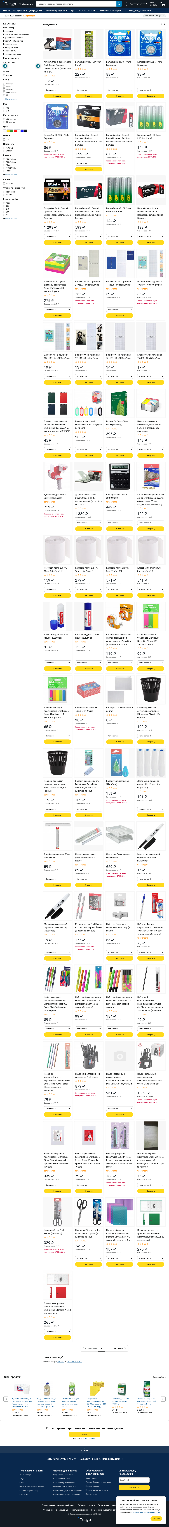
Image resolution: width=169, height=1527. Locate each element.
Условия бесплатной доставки (98, 1482)
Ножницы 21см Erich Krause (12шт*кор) (54, 1232)
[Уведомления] (126, 4)
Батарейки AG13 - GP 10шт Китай (88, 63)
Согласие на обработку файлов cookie (108, 1510)
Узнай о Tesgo (25, 1475)
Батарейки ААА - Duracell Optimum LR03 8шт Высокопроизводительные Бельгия (57, 213)
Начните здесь (90, 1438)
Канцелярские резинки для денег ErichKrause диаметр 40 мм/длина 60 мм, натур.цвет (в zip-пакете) (150, 499)
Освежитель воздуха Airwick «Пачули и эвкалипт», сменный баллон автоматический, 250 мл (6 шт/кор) (72, 1403)
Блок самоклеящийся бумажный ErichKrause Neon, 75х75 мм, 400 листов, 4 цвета (55, 286)
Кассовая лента (10, 44)
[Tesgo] (9, 4)
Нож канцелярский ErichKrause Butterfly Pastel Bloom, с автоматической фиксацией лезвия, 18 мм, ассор (119, 1160)
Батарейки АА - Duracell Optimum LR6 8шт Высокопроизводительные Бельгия (88, 140)
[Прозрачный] (18, 130)
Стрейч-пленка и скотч (13, 38)
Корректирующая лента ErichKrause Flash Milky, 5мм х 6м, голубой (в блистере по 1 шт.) (87, 786)
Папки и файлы (9, 51)
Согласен (156, 1519)
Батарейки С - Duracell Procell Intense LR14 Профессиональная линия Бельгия (150, 213)
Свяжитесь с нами (74, 1362)
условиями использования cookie (146, 1512)
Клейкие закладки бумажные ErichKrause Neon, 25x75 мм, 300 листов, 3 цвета (148, 639)
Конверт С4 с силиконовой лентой (119, 709)
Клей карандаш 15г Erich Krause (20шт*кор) (56, 636)
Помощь (60, 1362)
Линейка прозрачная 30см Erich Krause (57, 856)
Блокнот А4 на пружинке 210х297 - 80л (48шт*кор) (87, 283)
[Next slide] (163, 1399)
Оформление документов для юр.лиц (68, 1491)
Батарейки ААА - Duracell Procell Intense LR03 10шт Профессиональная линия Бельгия (88, 213)
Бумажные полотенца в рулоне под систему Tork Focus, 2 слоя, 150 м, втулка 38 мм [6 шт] (22, 1403)
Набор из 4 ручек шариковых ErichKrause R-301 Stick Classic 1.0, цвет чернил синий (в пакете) (150, 929)
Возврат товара (92, 1486)
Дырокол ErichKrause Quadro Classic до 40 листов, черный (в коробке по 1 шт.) (88, 499)
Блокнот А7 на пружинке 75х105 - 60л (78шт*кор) (149, 356)
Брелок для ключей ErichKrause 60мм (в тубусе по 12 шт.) (88, 424)
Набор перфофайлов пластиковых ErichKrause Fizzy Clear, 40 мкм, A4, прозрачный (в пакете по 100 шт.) (56, 1160)
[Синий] (22, 130)
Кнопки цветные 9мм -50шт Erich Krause (86, 709)
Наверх (84, 1451)
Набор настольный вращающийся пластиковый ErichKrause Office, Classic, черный (149, 1079)
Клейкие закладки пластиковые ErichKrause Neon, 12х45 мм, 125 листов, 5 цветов (56, 712)
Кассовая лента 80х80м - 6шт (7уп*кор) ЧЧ (118, 569)
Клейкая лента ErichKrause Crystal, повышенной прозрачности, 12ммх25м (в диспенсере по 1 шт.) (119, 639)
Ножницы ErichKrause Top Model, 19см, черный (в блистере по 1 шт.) (87, 1233)
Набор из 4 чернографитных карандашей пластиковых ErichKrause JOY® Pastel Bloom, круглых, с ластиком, (57, 1082)
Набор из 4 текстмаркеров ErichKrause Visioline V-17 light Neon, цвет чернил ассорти (119, 1002)
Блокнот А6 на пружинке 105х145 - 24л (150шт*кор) (57, 356)
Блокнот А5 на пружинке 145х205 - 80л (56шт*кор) (118, 283)
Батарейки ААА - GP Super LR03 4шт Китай (119, 210)
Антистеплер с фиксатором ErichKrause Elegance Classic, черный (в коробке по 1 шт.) (57, 67)
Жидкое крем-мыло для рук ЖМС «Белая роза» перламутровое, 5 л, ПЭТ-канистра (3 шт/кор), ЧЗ (47, 1403)
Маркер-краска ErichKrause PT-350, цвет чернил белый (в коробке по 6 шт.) (88, 927)
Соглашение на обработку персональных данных (65, 1510)
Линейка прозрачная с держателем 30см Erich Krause (86, 857)
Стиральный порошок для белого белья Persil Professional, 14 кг (146, 1401)
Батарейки (8, 31)
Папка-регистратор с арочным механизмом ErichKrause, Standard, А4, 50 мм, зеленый (150, 1235)
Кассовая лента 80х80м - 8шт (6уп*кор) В (149, 569)
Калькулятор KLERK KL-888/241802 (118, 496)
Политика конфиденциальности (112, 1505)
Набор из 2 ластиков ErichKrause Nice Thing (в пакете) (118, 927)
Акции (22, 1479)
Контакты (24, 1495)
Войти (84, 1434)
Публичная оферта (86, 1505)
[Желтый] (8, 130)
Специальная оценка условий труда (58, 1505)
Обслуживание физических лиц (95, 1472)
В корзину (57, 96)
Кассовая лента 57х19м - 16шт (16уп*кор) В (87, 569)
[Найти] (119, 4)
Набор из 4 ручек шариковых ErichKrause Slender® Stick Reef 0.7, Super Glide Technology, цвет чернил (55, 1004)
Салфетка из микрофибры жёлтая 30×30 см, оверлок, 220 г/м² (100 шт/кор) (96, 1403)
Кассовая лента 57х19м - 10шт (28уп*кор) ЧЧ (56, 569)
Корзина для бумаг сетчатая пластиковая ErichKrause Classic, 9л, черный (55, 786)
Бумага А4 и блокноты (13, 41)
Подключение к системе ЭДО (64, 1487)
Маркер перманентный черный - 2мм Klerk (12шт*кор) (148, 857)
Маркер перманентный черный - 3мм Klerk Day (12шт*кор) (55, 927)
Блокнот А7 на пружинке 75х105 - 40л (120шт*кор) (118, 356)
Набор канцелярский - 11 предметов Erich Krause (87, 1075)
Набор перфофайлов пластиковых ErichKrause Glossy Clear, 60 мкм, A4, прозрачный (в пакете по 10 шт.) (87, 1160)
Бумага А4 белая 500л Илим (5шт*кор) (117, 423)
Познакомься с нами (31, 1470)
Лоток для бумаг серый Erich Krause (118, 856)
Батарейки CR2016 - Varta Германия (118, 63)
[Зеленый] (11, 130)
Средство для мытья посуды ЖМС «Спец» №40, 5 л (120, 1401)
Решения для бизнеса (65, 1470)
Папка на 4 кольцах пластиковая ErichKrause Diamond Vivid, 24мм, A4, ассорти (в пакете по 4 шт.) (119, 1235)
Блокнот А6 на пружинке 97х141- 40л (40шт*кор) (87, 356)
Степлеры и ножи (10, 47)
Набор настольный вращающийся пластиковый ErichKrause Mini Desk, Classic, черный (119, 1079)
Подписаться (134, 1488)
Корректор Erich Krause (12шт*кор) (117, 783)
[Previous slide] (6, 1399)
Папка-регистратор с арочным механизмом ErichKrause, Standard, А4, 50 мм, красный (57, 1308)
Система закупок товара (29, 1491)
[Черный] (25, 130)
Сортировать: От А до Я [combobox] (153, 16)
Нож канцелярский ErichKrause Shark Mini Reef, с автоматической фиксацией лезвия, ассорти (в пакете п (150, 1160)
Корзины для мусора (12, 54)
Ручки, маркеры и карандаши (16, 34)
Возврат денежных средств (97, 1490)
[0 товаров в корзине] (163, 4)
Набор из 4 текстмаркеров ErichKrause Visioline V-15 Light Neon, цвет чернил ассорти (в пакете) (88, 1002)
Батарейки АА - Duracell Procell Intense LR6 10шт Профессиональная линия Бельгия (119, 140)
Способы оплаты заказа (62, 1479)
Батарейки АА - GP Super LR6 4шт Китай (149, 137)
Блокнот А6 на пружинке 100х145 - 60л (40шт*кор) (149, 283)
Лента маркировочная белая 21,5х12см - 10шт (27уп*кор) (149, 784)
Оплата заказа (91, 1478)
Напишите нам (111, 1459)
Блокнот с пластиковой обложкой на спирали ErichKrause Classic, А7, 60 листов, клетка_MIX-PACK (57, 426)
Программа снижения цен (63, 1475)
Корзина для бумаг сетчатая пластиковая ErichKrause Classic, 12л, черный (149, 712)
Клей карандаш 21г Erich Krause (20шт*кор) (87, 636)
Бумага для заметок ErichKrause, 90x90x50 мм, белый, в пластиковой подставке (150, 426)
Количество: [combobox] (51, 90)
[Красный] (15, 130)
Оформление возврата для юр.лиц (67, 1495)
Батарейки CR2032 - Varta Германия (56, 137)
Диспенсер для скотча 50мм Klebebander (55, 496)
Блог (21, 1483)
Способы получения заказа (64, 1483)
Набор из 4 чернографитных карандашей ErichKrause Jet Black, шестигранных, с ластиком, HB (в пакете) (150, 1004)
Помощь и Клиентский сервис (32, 1487)
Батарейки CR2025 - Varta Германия (149, 63)
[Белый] (4, 130)
